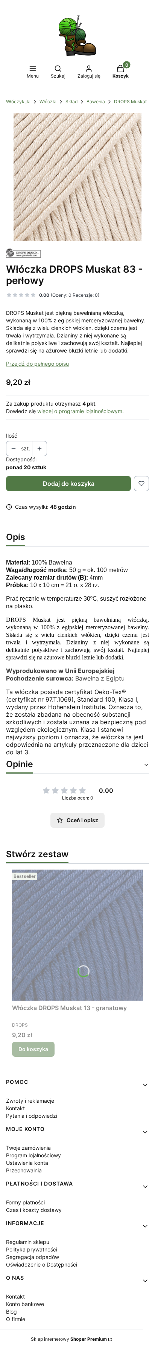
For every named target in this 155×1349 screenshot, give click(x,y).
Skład (71, 101)
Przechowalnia (24, 1170)
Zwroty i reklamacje (30, 1100)
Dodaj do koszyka (68, 483)
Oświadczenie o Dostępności (41, 1264)
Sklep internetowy (69, 1339)
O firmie (15, 1319)
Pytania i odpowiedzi (31, 1115)
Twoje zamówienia (28, 1148)
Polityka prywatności (31, 1249)
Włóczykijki (18, 101)
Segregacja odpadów (32, 1257)
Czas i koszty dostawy (34, 1210)
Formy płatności (25, 1202)
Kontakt (15, 1108)
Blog (11, 1311)
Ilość (11, 435)
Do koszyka (33, 1049)
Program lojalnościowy (33, 1155)
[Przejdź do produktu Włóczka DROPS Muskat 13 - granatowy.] (77, 935)
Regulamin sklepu (27, 1242)
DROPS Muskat (130, 101)
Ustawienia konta (27, 1163)
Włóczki (48, 101)
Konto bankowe (25, 1304)
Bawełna (96, 101)
